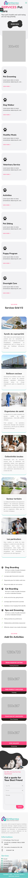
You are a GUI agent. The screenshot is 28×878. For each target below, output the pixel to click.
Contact (5, 867)
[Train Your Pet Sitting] (14, 652)
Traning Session (14, 666)
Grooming (14, 746)
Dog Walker (14, 743)
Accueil (5, 859)
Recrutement (6, 869)
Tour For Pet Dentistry (14, 716)
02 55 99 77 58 (10, 850)
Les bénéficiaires (7, 861)
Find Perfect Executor (14, 689)
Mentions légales (14, 876)
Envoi (20, 807)
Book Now (15, 24)
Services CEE (6, 863)
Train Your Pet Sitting (14, 663)
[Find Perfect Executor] (14, 679)
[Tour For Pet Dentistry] (14, 706)
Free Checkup (14, 719)
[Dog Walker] (14, 732)
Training (14, 692)
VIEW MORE (6, 86)
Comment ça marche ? (9, 865)
